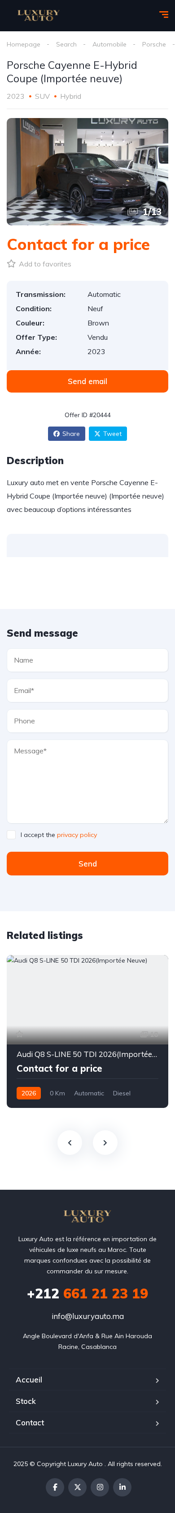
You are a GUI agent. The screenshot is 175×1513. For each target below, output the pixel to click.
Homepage (23, 44)
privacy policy (77, 835)
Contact (30, 1422)
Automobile (109, 44)
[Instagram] (100, 1487)
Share (71, 434)
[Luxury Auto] (38, 15)
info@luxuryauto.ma (88, 1316)
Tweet (112, 434)
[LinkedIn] (122, 1487)
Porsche (154, 44)
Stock (26, 1401)
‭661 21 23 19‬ (87, 1293)
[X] (77, 1487)
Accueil (29, 1379)
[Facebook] (55, 1487)
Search (66, 44)
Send (88, 863)
